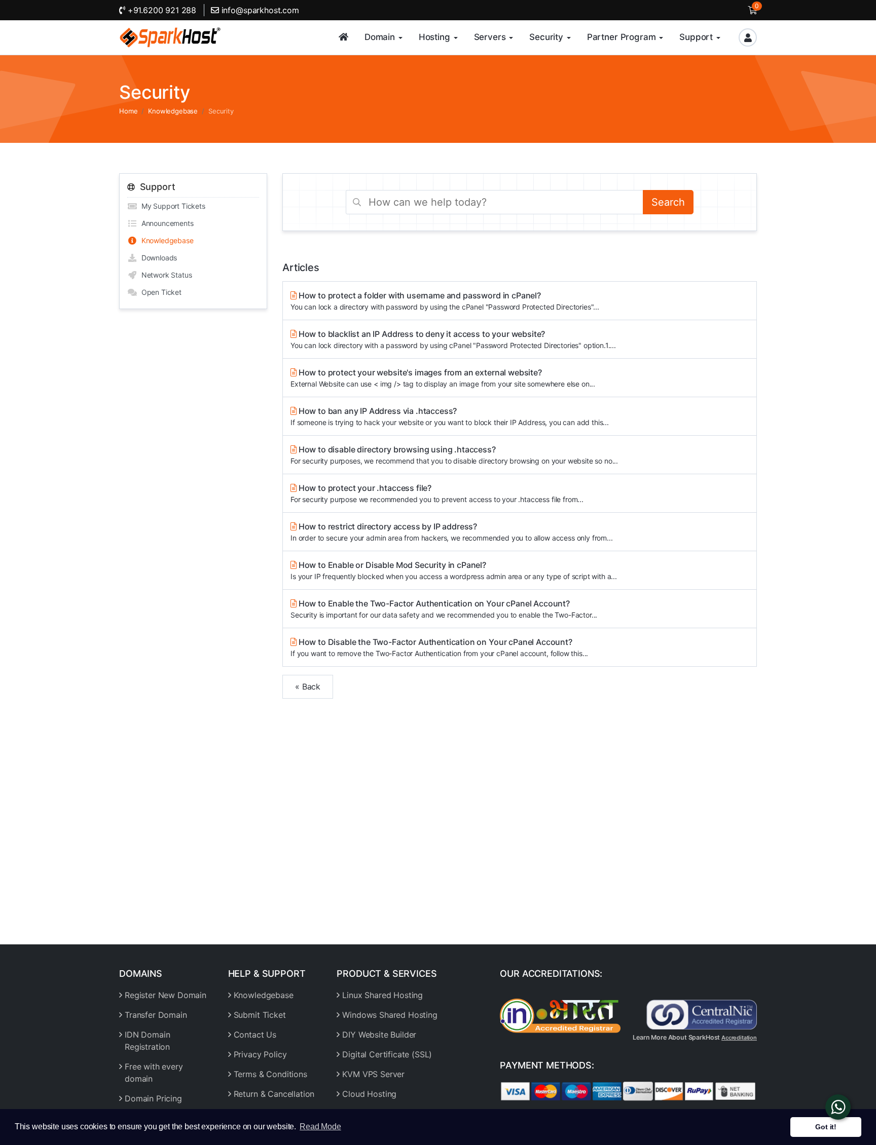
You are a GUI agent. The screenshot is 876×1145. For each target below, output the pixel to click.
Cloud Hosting (369, 1094)
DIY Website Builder (379, 1034)
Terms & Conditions (270, 1074)
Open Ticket (159, 292)
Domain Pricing (153, 1098)
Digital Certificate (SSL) (387, 1054)
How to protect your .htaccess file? (436, 493)
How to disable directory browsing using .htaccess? (454, 454)
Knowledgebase (173, 111)
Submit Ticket (260, 1015)
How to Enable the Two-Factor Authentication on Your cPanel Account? (443, 608)
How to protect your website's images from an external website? (442, 377)
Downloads (157, 257)
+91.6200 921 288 (160, 10)
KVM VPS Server (373, 1074)
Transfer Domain (156, 1015)
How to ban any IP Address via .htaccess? (449, 416)
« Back (307, 686)
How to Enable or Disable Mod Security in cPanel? (453, 570)
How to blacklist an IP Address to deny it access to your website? (453, 339)
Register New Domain (165, 995)
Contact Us (255, 1034)
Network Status (164, 275)
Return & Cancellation (274, 1094)
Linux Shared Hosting (382, 995)
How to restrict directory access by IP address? (451, 531)
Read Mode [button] (320, 1126)
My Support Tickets (171, 206)
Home (128, 111)
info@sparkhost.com (260, 10)
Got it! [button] (825, 1127)
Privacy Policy (260, 1054)
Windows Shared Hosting (389, 1015)
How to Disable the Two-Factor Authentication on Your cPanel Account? (439, 647)
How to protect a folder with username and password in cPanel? (444, 300)
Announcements (165, 223)
